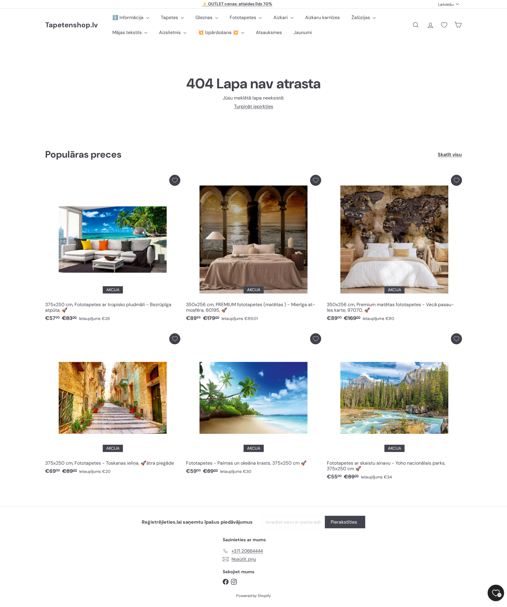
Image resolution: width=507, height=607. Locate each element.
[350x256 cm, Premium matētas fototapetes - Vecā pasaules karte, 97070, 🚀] (394, 250)
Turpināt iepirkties (253, 106)
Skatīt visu (450, 154)
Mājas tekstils (127, 32)
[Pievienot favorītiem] (174, 180)
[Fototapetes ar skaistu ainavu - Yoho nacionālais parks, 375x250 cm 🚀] (394, 408)
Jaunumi (303, 32)
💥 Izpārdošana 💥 (219, 32)
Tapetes (170, 17)
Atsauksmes (269, 32)
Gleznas (204, 17)
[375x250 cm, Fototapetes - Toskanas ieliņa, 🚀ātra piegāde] (112, 405)
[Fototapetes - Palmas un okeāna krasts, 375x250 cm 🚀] (253, 405)
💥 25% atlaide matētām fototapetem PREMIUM (237, 4)
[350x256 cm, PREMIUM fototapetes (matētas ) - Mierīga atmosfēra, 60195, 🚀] (253, 250)
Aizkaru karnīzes (322, 17)
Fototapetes (243, 17)
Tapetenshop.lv (71, 25)
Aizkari (281, 17)
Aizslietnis (170, 32)
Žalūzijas (361, 17)
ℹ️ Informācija (128, 17)
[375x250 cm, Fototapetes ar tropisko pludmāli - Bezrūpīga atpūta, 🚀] (112, 250)
